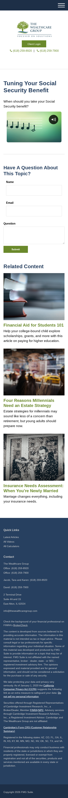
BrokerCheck (20, 625)
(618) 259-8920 (22, 50)
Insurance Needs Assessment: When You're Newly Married (33, 488)
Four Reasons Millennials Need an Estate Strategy (28, 403)
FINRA (33, 710)
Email (9, 202)
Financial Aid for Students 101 (33, 325)
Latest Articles (11, 537)
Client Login (34, 44)
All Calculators (11, 546)
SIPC (41, 710)
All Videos (8, 541)
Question (9, 223)
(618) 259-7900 (49, 50)
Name (10, 181)
